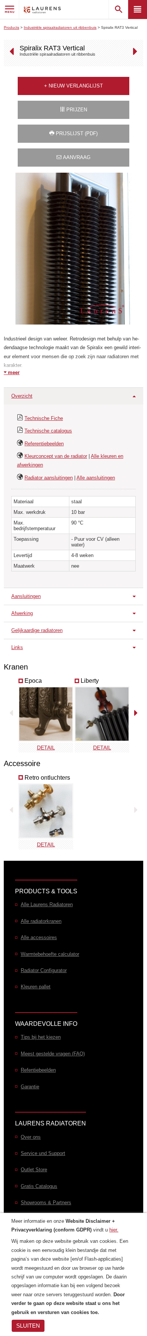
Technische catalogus (48, 431)
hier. (113, 1230)
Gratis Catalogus (39, 1186)
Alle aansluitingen (96, 478)
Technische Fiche (43, 418)
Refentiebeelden (38, 1070)
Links (17, 647)
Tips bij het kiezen (41, 1037)
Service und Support (43, 1153)
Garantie (30, 1086)
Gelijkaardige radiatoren (37, 630)
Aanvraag (75, 157)
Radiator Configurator (44, 970)
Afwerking (22, 613)
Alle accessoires (39, 937)
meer (13, 372)
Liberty (90, 680)
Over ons (31, 1137)
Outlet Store (34, 1169)
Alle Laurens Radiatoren (47, 904)
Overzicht (21, 396)
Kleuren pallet (36, 987)
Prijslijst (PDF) (76, 133)
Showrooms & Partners (46, 1202)
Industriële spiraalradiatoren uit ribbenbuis (60, 27)
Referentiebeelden (44, 443)
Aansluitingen (26, 596)
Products (11, 27)
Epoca (33, 680)
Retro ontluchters (47, 777)
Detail (46, 747)
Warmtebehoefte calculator (50, 954)
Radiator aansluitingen (48, 478)
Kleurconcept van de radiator (55, 456)
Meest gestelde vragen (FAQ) (53, 1054)
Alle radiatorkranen (41, 921)
